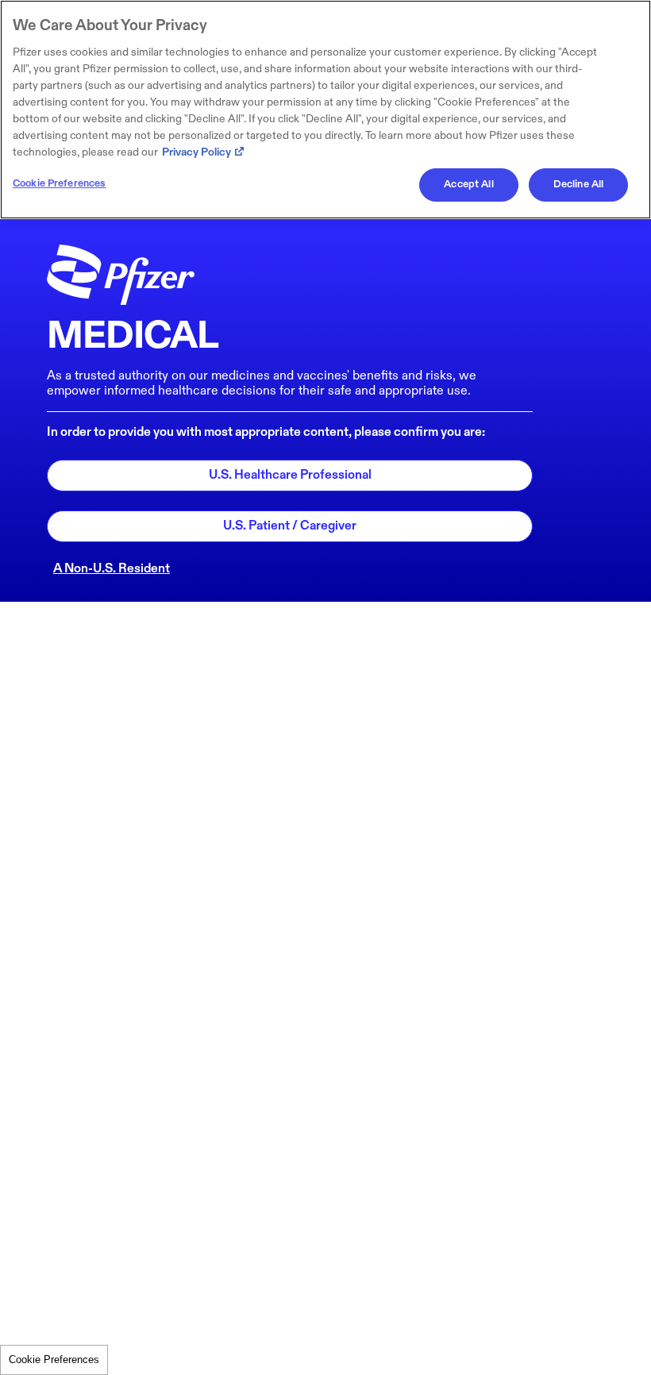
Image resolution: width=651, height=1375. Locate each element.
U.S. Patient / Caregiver (289, 526)
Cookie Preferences (54, 1359)
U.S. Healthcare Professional (290, 475)
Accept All (468, 184)
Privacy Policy (196, 152)
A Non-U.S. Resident (111, 568)
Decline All (578, 184)
